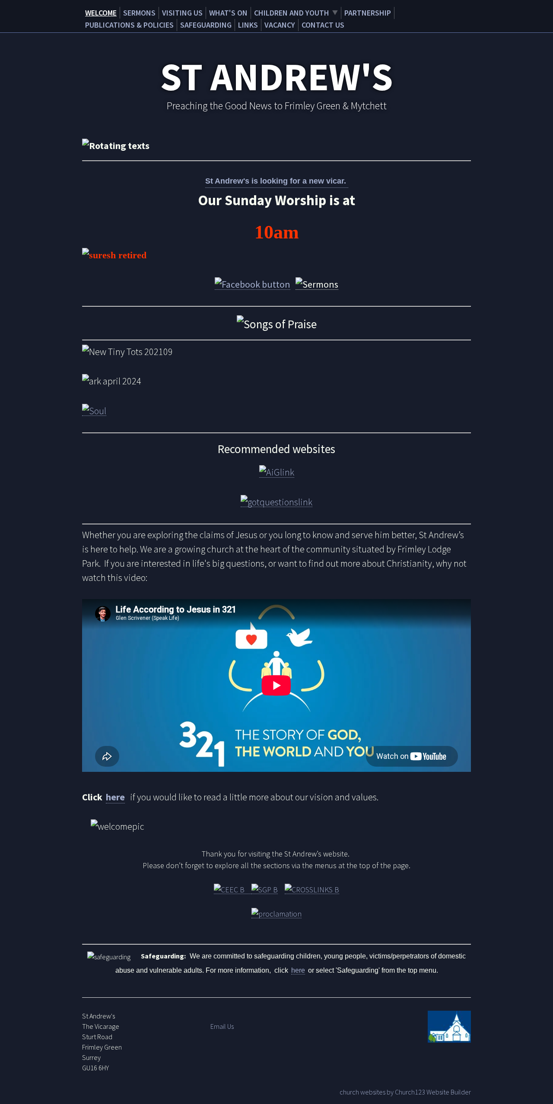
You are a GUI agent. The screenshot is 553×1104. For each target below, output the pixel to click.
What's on (228, 13)
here (115, 797)
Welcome (101, 13)
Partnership (367, 13)
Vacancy (279, 25)
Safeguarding (206, 25)
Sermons (139, 13)
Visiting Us (182, 13)
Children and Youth (291, 13)
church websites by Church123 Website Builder (405, 1092)
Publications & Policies (129, 25)
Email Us (222, 1026)
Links (248, 25)
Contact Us (323, 25)
